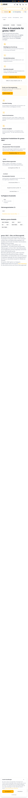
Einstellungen (14, 794)
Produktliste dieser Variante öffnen (9, 213)
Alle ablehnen (20, 791)
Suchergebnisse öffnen (13, 167)
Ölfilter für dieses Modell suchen (13, 80)
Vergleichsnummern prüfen (13, 187)
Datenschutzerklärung (9, 788)
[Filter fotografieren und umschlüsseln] (22, 8)
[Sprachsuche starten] (25, 8)
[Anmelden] (14, 4)
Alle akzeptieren (8, 791)
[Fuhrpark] (17, 4)
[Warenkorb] (23, 4)
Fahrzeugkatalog (17, 11)
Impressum (16, 788)
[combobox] (14, 8)
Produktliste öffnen (13, 77)
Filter (25, 11)
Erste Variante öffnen (13, 182)
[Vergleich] (20, 4)
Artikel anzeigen (6, 93)
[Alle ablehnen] (24, 779)
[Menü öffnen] (26, 4)
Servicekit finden (13, 191)
